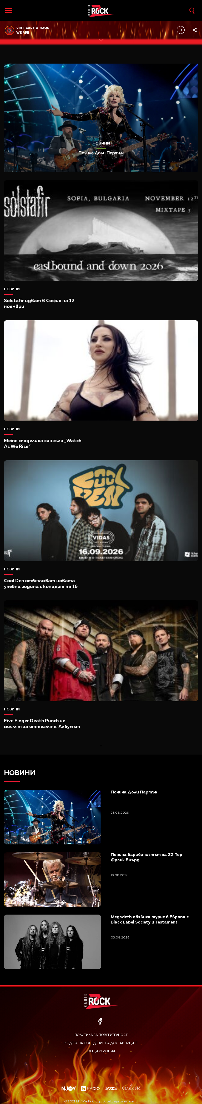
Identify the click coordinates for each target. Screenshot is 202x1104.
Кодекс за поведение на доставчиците (101, 1043)
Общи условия (101, 1051)
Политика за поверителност (101, 1035)
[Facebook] (99, 1021)
